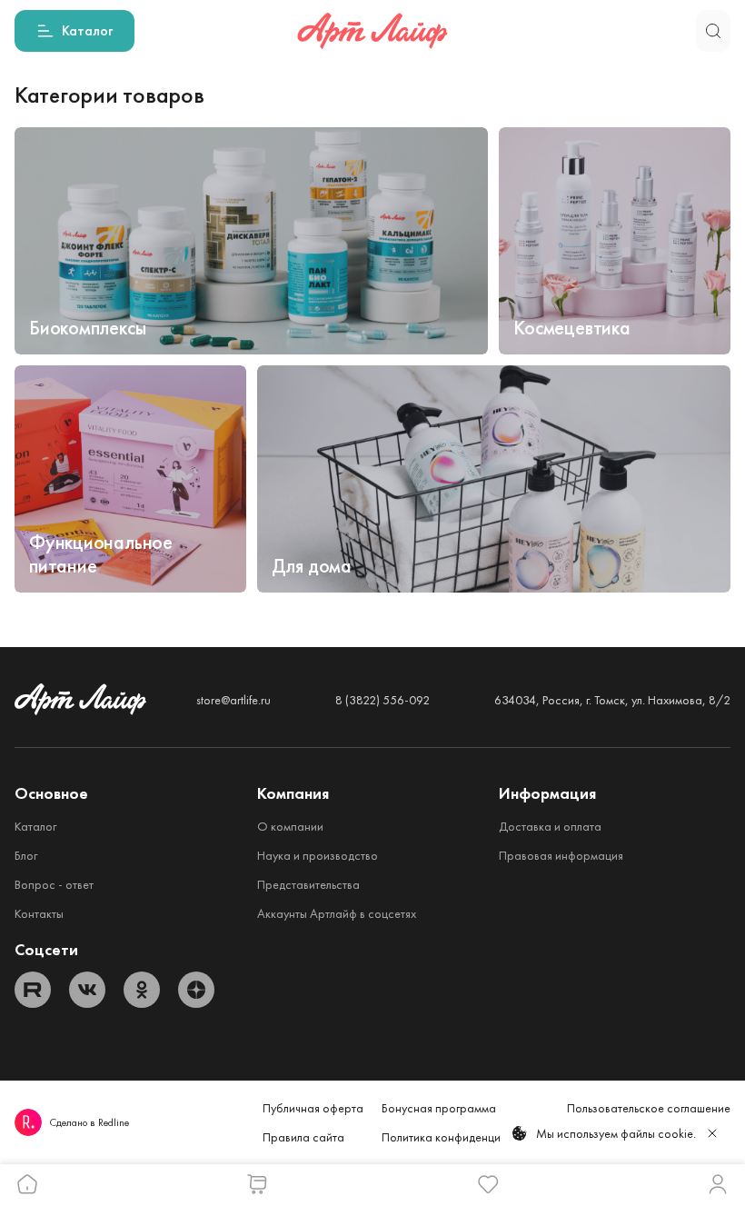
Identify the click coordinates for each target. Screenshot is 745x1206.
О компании (290, 826)
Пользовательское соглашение (648, 1108)
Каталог (35, 826)
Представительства (308, 884)
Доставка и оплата (550, 826)
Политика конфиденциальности (465, 1137)
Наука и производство (317, 855)
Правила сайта (303, 1137)
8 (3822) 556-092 (382, 700)
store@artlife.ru (233, 700)
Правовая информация (561, 855)
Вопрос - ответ (54, 884)
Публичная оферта (313, 1108)
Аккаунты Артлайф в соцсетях (336, 913)
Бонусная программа (439, 1108)
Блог (26, 855)
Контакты (39, 913)
